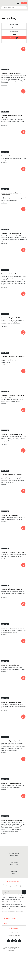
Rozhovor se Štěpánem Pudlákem (11, 318)
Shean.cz (13, 950)
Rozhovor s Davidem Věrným (10, 274)
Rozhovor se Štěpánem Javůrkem (11, 474)
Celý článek (4, 85)
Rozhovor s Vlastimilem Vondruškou (12, 395)
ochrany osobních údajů (7, 912)
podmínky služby (15, 912)
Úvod (2, 12)
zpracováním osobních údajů (15, 895)
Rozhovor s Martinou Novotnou (11, 73)
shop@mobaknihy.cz (15, 935)
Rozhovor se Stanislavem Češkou (11, 820)
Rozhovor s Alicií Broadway (10, 515)
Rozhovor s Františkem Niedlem (11, 783)
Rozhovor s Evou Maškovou (10, 665)
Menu (24, 2)
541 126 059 (15, 932)
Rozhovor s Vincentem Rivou (10, 156)
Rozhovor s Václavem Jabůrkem (11, 233)
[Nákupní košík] (17, 3)
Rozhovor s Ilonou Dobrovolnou (11, 702)
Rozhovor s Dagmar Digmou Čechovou (13, 356)
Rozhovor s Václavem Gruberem (11, 434)
